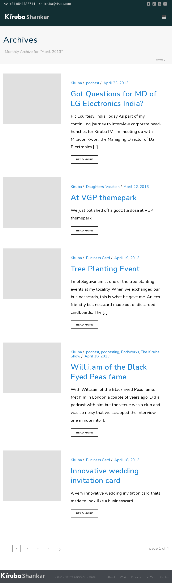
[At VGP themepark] (32, 202)
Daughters (95, 186)
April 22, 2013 (136, 186)
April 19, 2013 (126, 257)
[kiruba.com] (23, 575)
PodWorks (130, 352)
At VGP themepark (104, 198)
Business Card (98, 257)
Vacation (113, 186)
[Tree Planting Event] (32, 273)
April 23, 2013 (116, 82)
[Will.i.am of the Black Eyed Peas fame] (32, 367)
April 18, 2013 (97, 356)
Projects (136, 577)
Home (160, 59)
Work (123, 577)
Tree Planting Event (105, 269)
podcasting (110, 352)
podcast (92, 82)
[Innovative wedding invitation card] (32, 475)
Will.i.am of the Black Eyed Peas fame (109, 372)
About (111, 577)
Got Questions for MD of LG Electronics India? (114, 99)
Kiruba (76, 82)
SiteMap (150, 577)
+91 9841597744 (22, 4)
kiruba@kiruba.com (57, 4)
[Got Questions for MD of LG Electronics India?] (32, 98)
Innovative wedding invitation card (105, 476)
